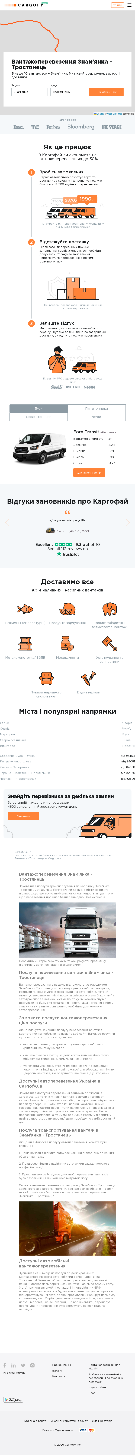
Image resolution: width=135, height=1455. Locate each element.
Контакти (58, 1376)
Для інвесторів (102, 1420)
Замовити (23, 816)
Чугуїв (126, 728)
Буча (125, 734)
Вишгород (7, 745)
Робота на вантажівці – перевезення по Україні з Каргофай (106, 1378)
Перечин (128, 745)
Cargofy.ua (21, 852)
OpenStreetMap (114, 113)
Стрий (4, 723)
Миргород (7, 734)
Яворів (127, 723)
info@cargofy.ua (14, 1372)
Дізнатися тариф (89, 472)
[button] (7, 522)
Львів (126, 740)
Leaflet (100, 113)
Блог (92, 1392)
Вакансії (57, 1370)
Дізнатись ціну (107, 91)
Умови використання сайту (69, 1420)
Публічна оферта (34, 1420)
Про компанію (61, 1364)
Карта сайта (97, 1387)
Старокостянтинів (13, 740)
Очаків (5, 728)
